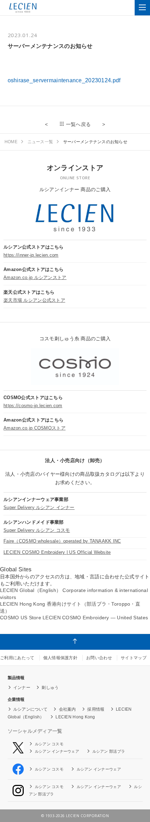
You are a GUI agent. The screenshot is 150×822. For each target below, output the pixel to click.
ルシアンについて (30, 709)
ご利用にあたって (17, 657)
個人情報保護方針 (60, 657)
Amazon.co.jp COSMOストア (34, 428)
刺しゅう (50, 687)
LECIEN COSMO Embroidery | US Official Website (57, 552)
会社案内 (67, 709)
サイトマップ (134, 657)
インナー (21, 687)
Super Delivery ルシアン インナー (39, 507)
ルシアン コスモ (49, 744)
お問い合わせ (99, 657)
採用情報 (95, 709)
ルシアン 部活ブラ (108, 751)
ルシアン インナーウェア (57, 751)
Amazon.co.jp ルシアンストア (35, 277)
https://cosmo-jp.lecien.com (32, 405)
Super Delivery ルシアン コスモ (36, 530)
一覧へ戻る (78, 124)
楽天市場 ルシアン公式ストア (34, 300)
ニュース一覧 (40, 141)
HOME (11, 141)
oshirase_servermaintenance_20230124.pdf (64, 80)
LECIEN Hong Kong (75, 717)
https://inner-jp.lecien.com (31, 255)
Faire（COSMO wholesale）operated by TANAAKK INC (62, 541)
